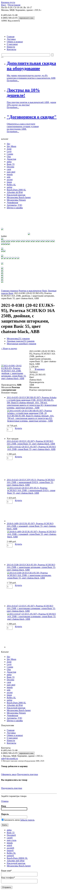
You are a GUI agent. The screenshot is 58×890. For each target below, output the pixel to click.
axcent (10, 179)
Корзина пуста (8, 2)
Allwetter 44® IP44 (15, 860)
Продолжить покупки (27, 774)
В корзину (40, 369)
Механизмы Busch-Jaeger (19, 197)
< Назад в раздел (9, 348)
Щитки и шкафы (15, 207)
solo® (9, 845)
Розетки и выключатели (30, 290)
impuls (10, 174)
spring (9, 187)
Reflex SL (11, 184)
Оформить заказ (8, 774)
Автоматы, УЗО (14, 205)
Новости (11, 47)
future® (10, 850)
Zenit (9, 149)
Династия (11, 159)
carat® (10, 837)
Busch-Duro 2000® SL (17, 858)
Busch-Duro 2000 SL (16, 190)
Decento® (11, 835)
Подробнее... (13, 80)
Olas (9, 156)
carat (9, 169)
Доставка (11, 39)
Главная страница (9, 290)
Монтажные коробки (21, 343)
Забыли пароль (27, 820)
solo (8, 177)
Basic (44, 290)
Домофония (12, 202)
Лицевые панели (20, 341)
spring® (10, 855)
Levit (9, 151)
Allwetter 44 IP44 (15, 192)
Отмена (4, 801)
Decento (10, 167)
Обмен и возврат (15, 41)
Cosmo (10, 154)
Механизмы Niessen (16, 200)
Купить (18, 428)
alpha (9, 161)
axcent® (10, 848)
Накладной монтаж (16, 195)
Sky (8, 144)
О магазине (12, 44)
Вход (3, 5)
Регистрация (14, 5)
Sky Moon (11, 146)
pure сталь (11, 840)
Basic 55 (10, 164)
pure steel (11, 172)
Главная (10, 36)
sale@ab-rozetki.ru (9, 758)
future (9, 182)
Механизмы (18, 338)
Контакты (11, 49)
